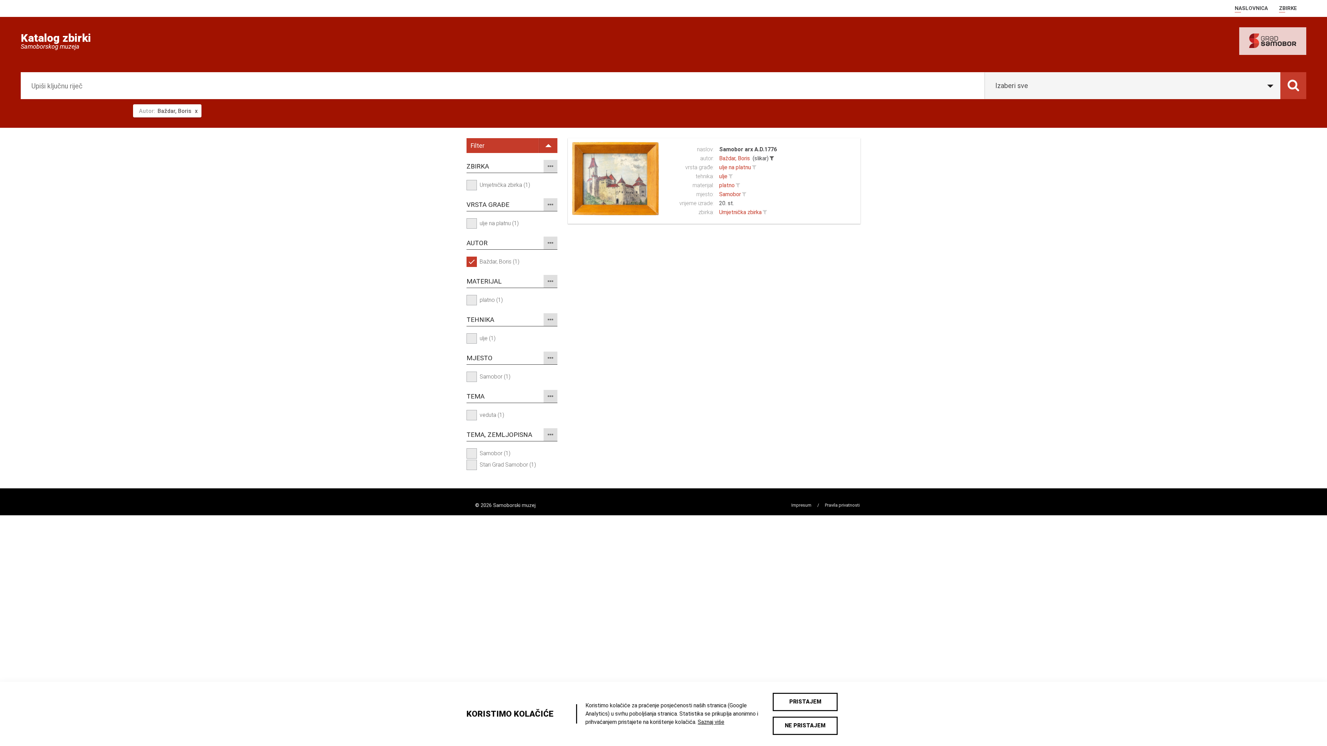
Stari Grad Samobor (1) (508, 464)
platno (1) (491, 300)
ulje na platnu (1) (499, 223)
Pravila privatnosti (842, 505)
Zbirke (1288, 8)
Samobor (730, 194)
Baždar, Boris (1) (499, 261)
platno (727, 185)
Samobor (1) (495, 376)
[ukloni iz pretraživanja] (771, 158)
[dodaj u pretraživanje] (754, 167)
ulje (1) (488, 338)
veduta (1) (492, 415)
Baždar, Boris (734, 158)
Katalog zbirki (56, 38)
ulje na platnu (735, 167)
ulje (723, 176)
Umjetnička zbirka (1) (505, 185)
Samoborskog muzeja (50, 47)
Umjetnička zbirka (740, 212)
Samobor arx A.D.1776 (748, 149)
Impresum (801, 505)
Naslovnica (1251, 8)
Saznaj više (711, 722)
